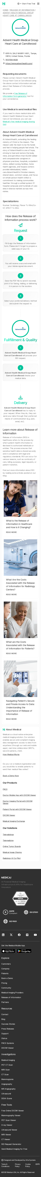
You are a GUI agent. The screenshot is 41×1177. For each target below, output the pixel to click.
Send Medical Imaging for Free (14, 1149)
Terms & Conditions (5, 1165)
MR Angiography (8, 1089)
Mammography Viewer (10, 1115)
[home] (3, 3)
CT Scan (5, 1074)
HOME (5, 10)
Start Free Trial (28, 4)
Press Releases (7, 1029)
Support (5, 1033)
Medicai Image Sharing (12, 852)
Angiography (6, 1084)
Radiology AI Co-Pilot (12, 858)
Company (5, 969)
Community (6, 988)
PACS (5, 789)
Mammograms (7, 1079)
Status (4, 1038)
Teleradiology (8, 834)
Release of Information (22, 10)
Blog (3, 1019)
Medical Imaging (8, 1060)
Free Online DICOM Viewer (12, 1110)
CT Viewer (5, 1139)
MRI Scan (5, 1070)
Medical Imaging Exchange (14, 821)
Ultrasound (6, 1093)
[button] (19, 3)
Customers (6, 964)
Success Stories (8, 1024)
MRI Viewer (6, 1134)
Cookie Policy (27, 1165)
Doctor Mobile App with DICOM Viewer (19, 795)
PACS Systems (7, 1043)
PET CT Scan (7, 1065)
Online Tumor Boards (12, 846)
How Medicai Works (11, 754)
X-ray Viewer (6, 1125)
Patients (4, 973)
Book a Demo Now (11, 776)
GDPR (37, 1164)
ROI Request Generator (11, 1144)
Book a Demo (7, 978)
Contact (4, 1014)
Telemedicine (8, 840)
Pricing (4, 983)
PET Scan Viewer (8, 1120)
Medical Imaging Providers (12, 992)
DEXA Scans (6, 1098)
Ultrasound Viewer (9, 1130)
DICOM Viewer (9, 815)
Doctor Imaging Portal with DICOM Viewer (17, 802)
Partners (5, 1002)
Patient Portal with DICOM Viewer (17, 809)
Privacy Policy (17, 1165)
